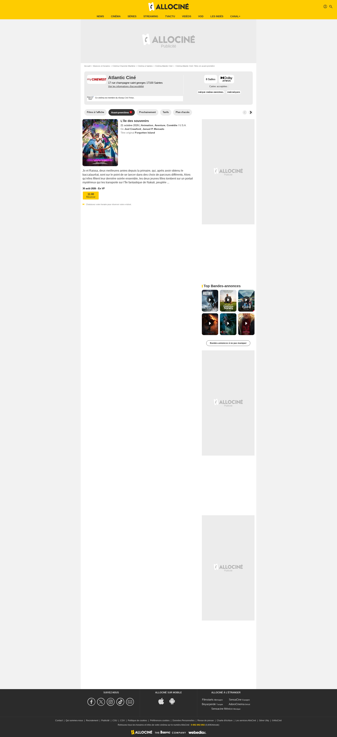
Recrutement (92, 720)
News (100, 16)
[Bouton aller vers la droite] (251, 112)
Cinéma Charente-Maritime (124, 66)
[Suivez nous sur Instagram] (111, 702)
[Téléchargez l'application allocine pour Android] (174, 700)
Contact (59, 720)
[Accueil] (168, 6)
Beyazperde (209, 704)
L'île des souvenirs (135, 121)
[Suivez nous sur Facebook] (91, 702)
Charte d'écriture (225, 720)
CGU (115, 720)
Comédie (172, 125)
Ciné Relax (129, 98)
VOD (200, 16)
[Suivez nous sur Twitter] (101, 702)
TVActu (170, 16)
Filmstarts (207, 699)
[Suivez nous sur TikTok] (120, 702)
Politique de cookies (137, 720)
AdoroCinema (237, 704)
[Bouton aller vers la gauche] (245, 112)
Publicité (105, 720)
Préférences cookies (160, 720)
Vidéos (186, 16)
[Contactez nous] (130, 702)
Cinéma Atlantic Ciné (164, 66)
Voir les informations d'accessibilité (126, 86)
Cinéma (116, 16)
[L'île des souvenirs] (100, 142)
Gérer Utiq (264, 720)
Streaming (150, 16)
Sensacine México (222, 708)
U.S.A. (182, 125)
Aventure (160, 125)
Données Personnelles (183, 720)
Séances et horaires (101, 66)
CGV (122, 720)
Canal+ (235, 16)
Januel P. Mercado (153, 129)
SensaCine (235, 699)
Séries (132, 16)
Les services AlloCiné (246, 720)
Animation (147, 125)
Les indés (216, 16)
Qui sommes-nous (74, 720)
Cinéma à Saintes (145, 66)
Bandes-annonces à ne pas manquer (228, 343)
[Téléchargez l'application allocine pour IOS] (163, 700)
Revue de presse (205, 720)
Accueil (87, 66)
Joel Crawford (132, 129)
